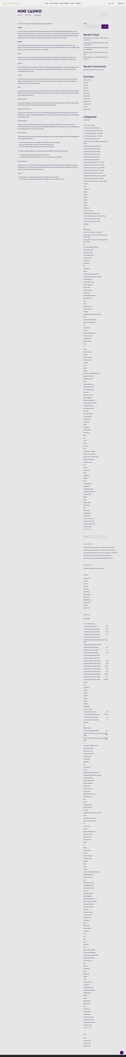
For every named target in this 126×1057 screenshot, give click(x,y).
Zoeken (85, 23)
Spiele (84, 499)
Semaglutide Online (88, 489)
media (84, 424)
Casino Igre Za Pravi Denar (89, 319)
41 (84, 244)
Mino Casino (86, 427)
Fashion (85, 354)
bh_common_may (87, 290)
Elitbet (85, 349)
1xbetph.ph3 (86, 208)
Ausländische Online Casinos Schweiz (92, 276)
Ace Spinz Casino (87, 258)
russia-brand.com (87, 483)
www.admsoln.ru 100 (88, 521)
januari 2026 (86, 98)
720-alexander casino (88, 255)
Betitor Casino (86, 287)
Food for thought (87, 357)
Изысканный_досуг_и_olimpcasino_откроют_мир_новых (95, 53)
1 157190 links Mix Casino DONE (93, 130)
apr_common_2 (87, 268)
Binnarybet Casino (87, 298)
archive (85, 271)
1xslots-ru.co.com (87, 210)
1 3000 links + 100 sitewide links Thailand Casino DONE (95, 142)
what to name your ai (88, 518)
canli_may (85, 311)
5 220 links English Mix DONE (90, 247)
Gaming (85, 370)
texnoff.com (86, 510)
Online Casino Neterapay (89, 454)
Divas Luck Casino (87, 335)
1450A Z (85, 192)
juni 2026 (85, 85)
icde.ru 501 (86, 392)
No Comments (103, 14)
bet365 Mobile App (88, 284)
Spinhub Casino (87, 502)
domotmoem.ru (87, 341)
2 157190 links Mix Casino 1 (91, 213)
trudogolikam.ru (87, 513)
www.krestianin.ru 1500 (89, 524)
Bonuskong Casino (87, 306)
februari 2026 (86, 96)
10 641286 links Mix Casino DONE (93, 162)
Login (84, 1038)
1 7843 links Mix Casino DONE (91, 154)
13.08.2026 (86, 189)
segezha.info (86, 486)
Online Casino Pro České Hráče (90, 456)
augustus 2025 (87, 104)
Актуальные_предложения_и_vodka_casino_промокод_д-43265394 (95, 48)
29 (84, 227)
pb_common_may (87, 462)
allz (84, 266)
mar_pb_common (87, 416)
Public (84, 473)
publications (86, 475)
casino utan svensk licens (89, 322)
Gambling (85, 362)
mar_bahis (85, 411)
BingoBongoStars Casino (89, 295)
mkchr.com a (86, 432)
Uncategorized (37, 15)
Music (84, 435)
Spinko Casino (86, 505)
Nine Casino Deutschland (45, 35)
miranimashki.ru (87, 430)
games (85, 368)
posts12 (85, 467)
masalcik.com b (87, 419)
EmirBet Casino (87, 352)
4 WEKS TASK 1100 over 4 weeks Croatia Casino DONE (95, 236)
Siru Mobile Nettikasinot (89, 491)
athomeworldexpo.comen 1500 (91, 274)
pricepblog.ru (86, 470)
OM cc (84, 448)
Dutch (84, 344)
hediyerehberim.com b (88, 387)
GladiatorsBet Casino (88, 376)
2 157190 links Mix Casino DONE (94, 216)
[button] (121, 3)
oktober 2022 (86, 109)
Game (84, 365)
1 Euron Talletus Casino (89, 125)
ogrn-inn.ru (86, 446)
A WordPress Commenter (89, 69)
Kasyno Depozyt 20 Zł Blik (90, 403)
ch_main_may (86, 327)
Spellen (85, 497)
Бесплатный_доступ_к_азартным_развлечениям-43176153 (95, 58)
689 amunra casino (88, 252)
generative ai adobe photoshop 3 (91, 373)
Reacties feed (86, 1043)
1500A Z (85, 197)
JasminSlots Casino (88, 395)
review (85, 481)
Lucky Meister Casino (88, 408)
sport (84, 507)
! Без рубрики (86, 120)
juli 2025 (85, 106)
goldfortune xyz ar (88, 378)
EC (84, 346)
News (84, 440)
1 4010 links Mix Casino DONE (91, 149)
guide (84, 381)
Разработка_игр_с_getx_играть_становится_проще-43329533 (95, 39)
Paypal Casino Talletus (89, 459)
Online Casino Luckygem (89, 451)
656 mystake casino (88, 250)
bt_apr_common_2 (88, 309)
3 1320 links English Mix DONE (92, 232)
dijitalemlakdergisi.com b (89, 333)
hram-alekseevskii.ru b (88, 389)
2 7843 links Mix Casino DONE (91, 218)
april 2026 (85, 90)
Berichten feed (87, 1040)
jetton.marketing (87, 397)
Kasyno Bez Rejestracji (89, 400)
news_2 (85, 443)
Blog (84, 301)
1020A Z (85, 184)
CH (84, 325)
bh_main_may (86, 293)
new (84, 438)
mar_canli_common (88, 413)
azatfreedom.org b (88, 279)
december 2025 (87, 101)
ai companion (86, 260)
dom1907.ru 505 (87, 338)
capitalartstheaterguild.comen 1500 (92, 314)
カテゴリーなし (87, 529)
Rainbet (85, 478)
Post (84, 465)
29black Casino (87, 229)
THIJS (20, 15)
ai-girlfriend (86, 263)
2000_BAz (86, 224)
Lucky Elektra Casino (88, 405)
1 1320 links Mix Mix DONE (91, 128)
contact (85, 330)
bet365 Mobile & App (88, 282)
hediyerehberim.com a (88, 384)
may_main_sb (86, 422)
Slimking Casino (87, 494)
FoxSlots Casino (87, 360)
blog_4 (85, 303)
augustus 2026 (87, 80)
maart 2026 (86, 93)
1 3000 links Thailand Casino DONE (92, 146)
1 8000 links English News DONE (91, 157)
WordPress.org (86, 1046)
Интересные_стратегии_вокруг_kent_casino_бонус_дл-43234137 (95, 43)
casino (84, 317)
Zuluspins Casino (87, 526)
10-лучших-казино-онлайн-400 (91, 159)
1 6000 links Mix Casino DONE (91, 151)
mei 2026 (85, 88)
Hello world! (100, 69)
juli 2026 (85, 82)
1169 (84, 186)
